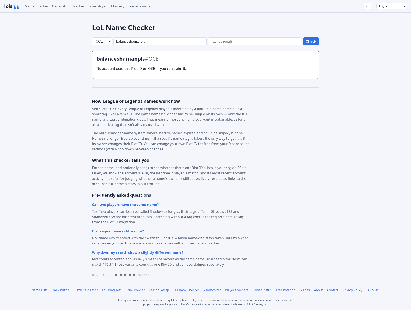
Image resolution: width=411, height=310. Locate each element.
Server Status (262, 290)
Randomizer (212, 290)
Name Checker (37, 6)
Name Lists (39, 290)
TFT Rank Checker (186, 290)
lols (12, 6)
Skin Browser (135, 290)
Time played (97, 6)
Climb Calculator (86, 290)
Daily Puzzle (60, 290)
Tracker (78, 6)
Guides (305, 290)
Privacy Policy (352, 290)
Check (311, 41)
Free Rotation (285, 290)
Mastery (117, 6)
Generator (60, 6)
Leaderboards (139, 6)
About (318, 290)
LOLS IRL (373, 290)
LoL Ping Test (111, 290)
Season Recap (159, 290)
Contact (332, 290)
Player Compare (236, 290)
